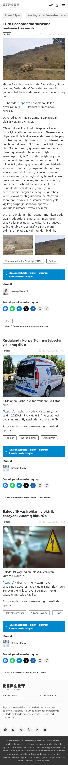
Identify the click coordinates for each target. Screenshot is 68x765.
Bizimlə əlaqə (48, 695)
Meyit (57, 613)
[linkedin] (33, 308)
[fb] (5, 308)
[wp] (12, 308)
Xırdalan (9, 437)
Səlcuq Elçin (18, 467)
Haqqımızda (10, 695)
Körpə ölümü (28, 437)
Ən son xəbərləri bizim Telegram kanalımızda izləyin (29, 274)
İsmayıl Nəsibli (19, 291)
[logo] (11, 5)
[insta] (13, 729)
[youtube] (45, 729)
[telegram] (19, 308)
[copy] (47, 308)
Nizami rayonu (39, 613)
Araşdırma (49, 437)
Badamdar (54, 261)
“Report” (23, 102)
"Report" (8, 411)
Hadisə (6, 34)
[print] (40, 308)
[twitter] (26, 308)
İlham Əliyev (12, 15)
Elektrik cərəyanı (14, 613)
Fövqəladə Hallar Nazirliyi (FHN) (23, 261)
